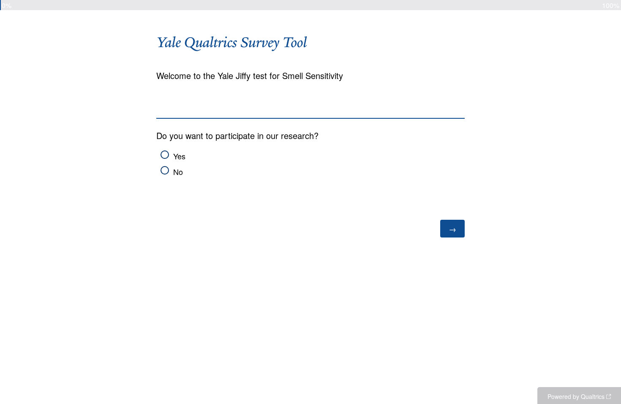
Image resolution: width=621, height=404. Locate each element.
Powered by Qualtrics (576, 396)
